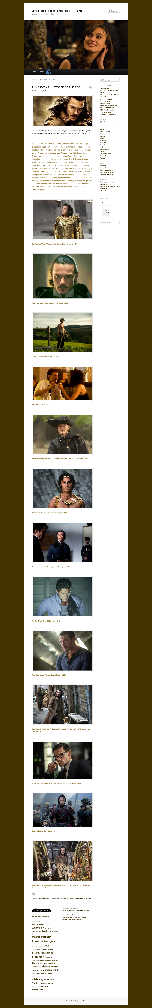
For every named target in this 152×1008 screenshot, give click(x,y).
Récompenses (104, 149)
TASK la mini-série (106, 112)
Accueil (35, 71)
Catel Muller (104, 184)
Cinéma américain (41, 936)
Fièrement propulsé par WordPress (76, 1001)
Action (34, 925)
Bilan (50, 931)
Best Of (45, 931)
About (42, 71)
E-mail (104, 203)
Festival (102, 134)
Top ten (102, 158)
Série (102, 151)
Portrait (46, 898)
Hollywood (47, 960)
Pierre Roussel (67, 911)
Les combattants (36, 966)
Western (44, 986)
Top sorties (104, 156)
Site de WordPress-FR (107, 174)
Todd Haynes (43, 983)
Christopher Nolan (37, 934)
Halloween (35, 960)
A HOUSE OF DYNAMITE (108, 114)
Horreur (36, 963)
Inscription (103, 166)
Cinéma (41, 898)
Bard (58, 898)
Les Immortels (71, 898)
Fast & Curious (105, 132)
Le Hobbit (63, 898)
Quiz (101, 147)
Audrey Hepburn (36, 931)
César (47, 945)
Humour (103, 136)
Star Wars (43, 976)
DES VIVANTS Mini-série (108, 110)
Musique (103, 143)
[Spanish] (48, 70)
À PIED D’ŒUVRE (106, 101)
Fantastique (47, 952)
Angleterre (47, 928)
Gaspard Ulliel (49, 957)
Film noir (38, 957)
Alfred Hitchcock (43, 924)
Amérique (37, 927)
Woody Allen (37, 989)
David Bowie (47, 949)
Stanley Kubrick (36, 976)
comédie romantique (37, 946)
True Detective (36, 987)
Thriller (36, 983)
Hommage (55, 960)
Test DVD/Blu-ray (105, 154)
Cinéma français (43, 941)
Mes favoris (104, 140)
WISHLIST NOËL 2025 (107, 108)
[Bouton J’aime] (33, 894)
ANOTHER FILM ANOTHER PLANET (58, 11)
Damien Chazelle (36, 949)
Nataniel (65, 915)
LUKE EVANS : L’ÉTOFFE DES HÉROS (56, 87)
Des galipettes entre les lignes (110, 186)
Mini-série (46, 966)
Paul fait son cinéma (107, 182)
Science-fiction (47, 973)
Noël (42, 969)
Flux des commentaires (107, 172)
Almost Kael (104, 191)
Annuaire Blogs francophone (40, 917)
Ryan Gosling (36, 973)
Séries (52, 980)
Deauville (36, 952)
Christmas (55, 931)
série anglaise (40, 979)
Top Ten (50, 983)
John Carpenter (44, 963)
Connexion (103, 168)
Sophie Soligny (67, 917)
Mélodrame (35, 970)
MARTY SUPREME (106, 99)
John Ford (52, 963)
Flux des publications (107, 170)
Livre (102, 138)
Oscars (49, 969)
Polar (56, 969)
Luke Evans (79, 898)
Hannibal (41, 960)
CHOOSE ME (104, 88)
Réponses (87, 898)
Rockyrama (104, 189)
